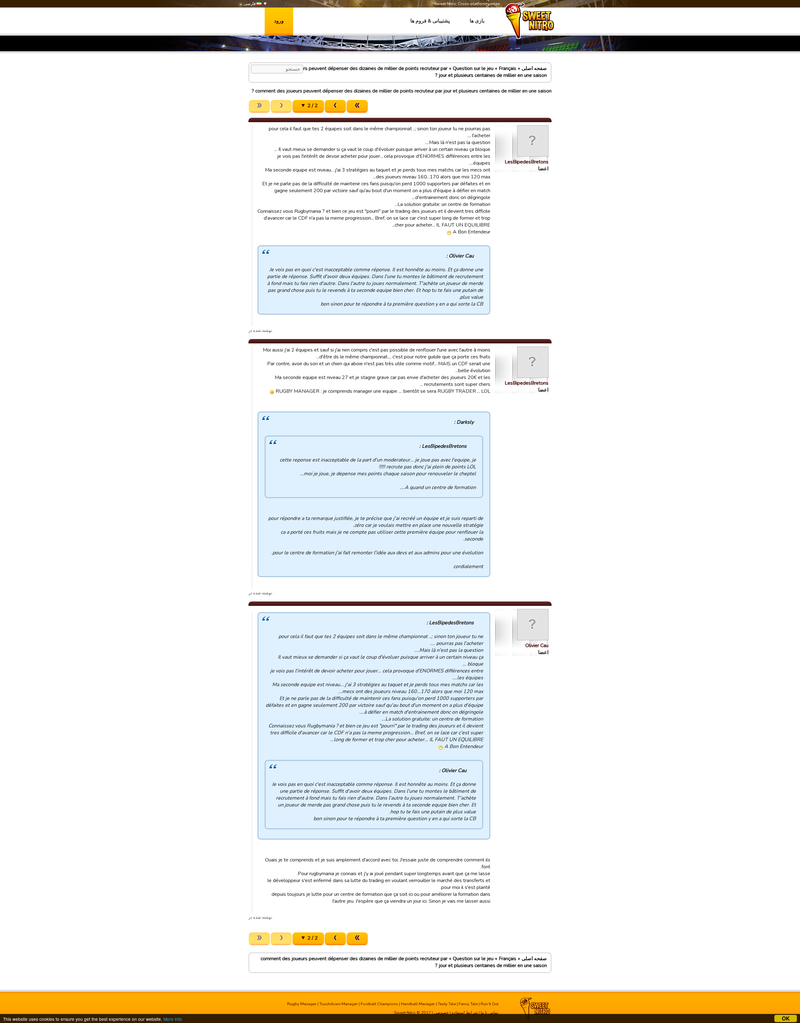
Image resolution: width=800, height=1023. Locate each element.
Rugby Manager (302, 1004)
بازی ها (477, 20)
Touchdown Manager (338, 1004)
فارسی (250, 4)
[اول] (357, 106)
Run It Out (489, 1004)
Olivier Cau (536, 645)
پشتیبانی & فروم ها (430, 20)
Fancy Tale (468, 1004)
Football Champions (379, 1004)
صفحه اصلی (534, 68)
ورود (279, 20)
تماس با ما (489, 1013)
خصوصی (441, 1013)
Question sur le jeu (473, 68)
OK (786, 1018)
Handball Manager (418, 1004)
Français (507, 68)
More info (172, 1019)
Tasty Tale (447, 1004)
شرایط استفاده (465, 1013)
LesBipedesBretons (526, 161)
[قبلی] (335, 106)
